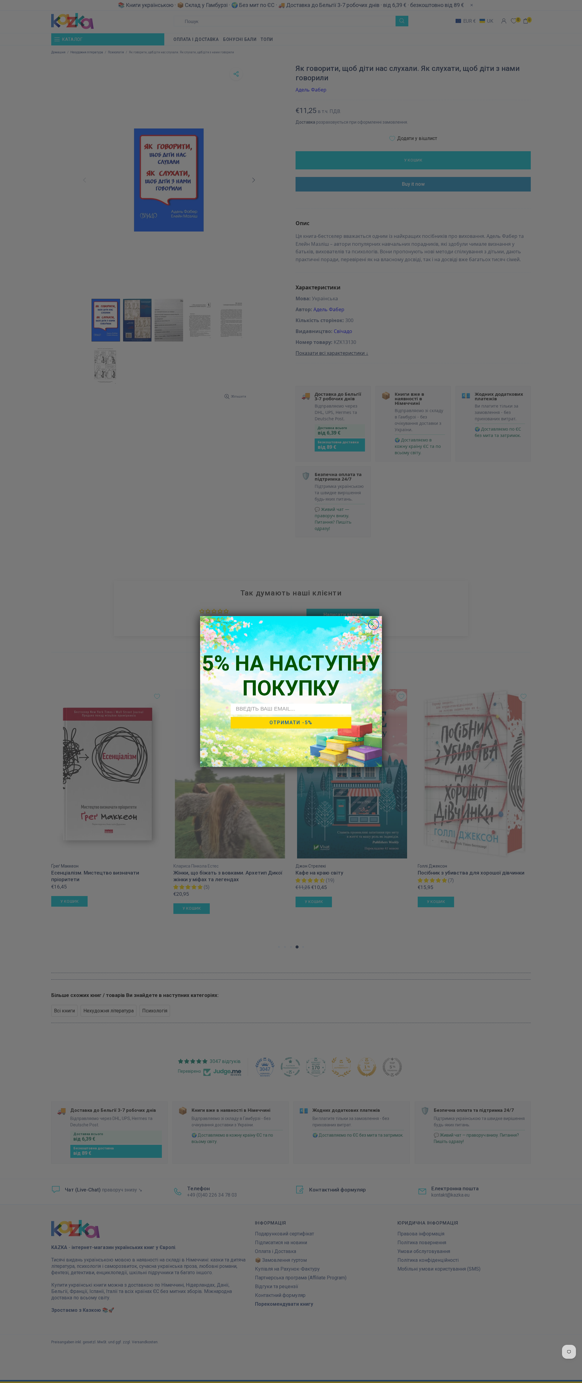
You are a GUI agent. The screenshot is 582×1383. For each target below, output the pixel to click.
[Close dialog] (373, 624)
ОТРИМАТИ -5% (291, 722)
